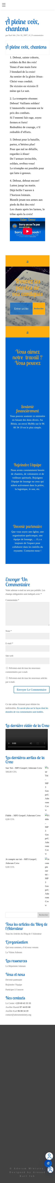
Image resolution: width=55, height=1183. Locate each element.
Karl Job (12, 35)
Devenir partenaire (27, 526)
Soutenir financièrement (27, 408)
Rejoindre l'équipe (27, 464)
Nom (9, 631)
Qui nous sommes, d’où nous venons (22, 947)
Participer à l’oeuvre (14, 989)
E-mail (9, 643)
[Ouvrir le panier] (48, 1163)
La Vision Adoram (14, 952)
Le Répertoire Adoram (16, 966)
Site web (9, 656)
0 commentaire (37, 35)
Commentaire (12, 600)
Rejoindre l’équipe (14, 984)
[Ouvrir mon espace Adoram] (50, 1169)
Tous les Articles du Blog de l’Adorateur (23, 934)
